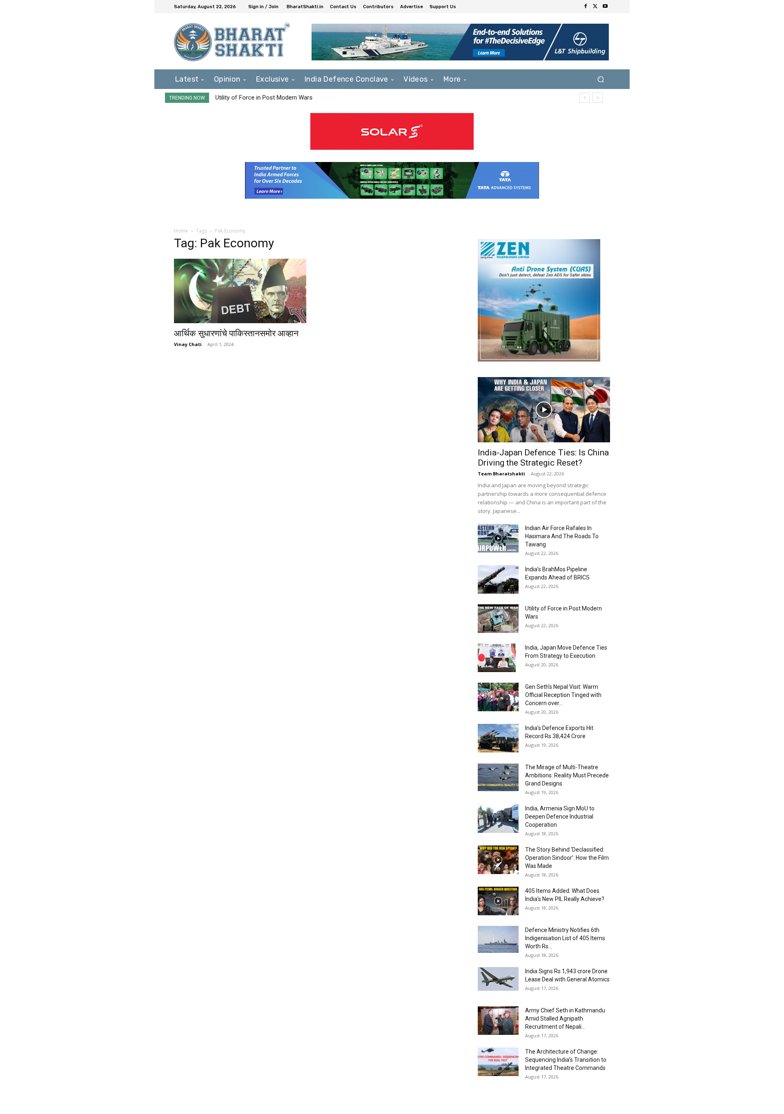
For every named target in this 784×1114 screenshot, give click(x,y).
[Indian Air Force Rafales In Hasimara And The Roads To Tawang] (498, 538)
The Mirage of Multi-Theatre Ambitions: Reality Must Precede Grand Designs (567, 775)
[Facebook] (585, 6)
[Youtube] (605, 6)
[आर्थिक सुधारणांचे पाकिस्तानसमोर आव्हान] (240, 291)
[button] (600, 79)
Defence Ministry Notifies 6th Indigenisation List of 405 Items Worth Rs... (565, 938)
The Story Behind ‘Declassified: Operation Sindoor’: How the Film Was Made (567, 857)
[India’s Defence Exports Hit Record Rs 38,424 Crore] (498, 738)
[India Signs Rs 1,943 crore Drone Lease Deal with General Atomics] (498, 979)
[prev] (584, 98)
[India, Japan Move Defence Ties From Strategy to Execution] (497, 658)
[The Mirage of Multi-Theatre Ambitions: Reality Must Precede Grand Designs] (498, 777)
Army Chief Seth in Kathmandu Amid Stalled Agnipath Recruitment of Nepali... (565, 1018)
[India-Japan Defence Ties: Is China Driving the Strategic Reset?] (544, 409)
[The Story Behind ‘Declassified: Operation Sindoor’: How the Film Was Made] (498, 859)
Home (181, 230)
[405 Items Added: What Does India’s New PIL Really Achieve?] (498, 901)
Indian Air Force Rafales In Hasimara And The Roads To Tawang (562, 536)
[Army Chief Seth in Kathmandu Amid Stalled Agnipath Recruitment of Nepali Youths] (498, 1020)
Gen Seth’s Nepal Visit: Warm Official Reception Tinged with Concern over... (563, 694)
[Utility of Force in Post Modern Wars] (498, 618)
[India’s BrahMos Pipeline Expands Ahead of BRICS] (498, 579)
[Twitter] (595, 6)
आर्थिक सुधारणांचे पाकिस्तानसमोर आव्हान (236, 333)
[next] (597, 98)
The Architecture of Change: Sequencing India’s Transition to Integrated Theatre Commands (565, 1059)
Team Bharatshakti (501, 473)
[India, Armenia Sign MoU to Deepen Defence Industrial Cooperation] (498, 818)
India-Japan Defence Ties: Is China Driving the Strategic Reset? (543, 458)
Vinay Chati (188, 344)
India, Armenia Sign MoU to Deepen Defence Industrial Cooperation (560, 816)
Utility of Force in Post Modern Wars (263, 97)
